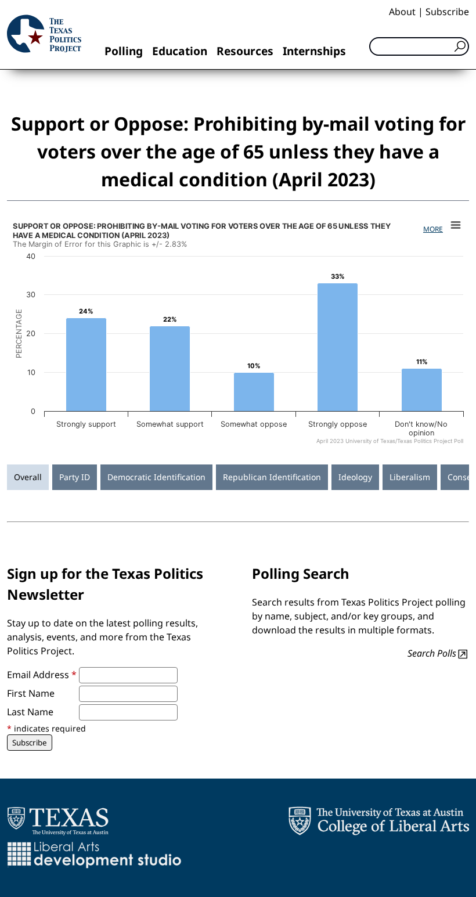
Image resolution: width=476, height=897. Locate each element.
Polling (123, 51)
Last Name (30, 711)
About (402, 11)
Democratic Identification (156, 476)
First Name (31, 693)
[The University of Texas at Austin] (58, 820)
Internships (314, 51)
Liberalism (410, 476)
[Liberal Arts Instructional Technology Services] (94, 854)
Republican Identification (272, 476)
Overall (28, 476)
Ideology (355, 476)
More (433, 229)
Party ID (74, 476)
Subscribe (447, 11)
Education (179, 51)
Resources (245, 51)
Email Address (42, 674)
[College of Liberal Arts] (379, 820)
